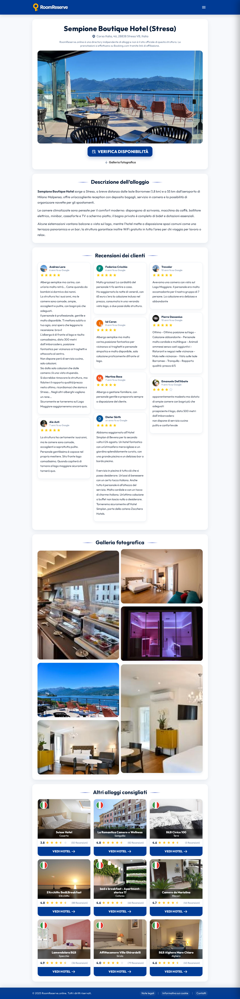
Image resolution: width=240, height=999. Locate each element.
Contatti (201, 993)
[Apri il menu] (204, 7)
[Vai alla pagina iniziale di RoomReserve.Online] (50, 7)
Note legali (148, 993)
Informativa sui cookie (175, 993)
